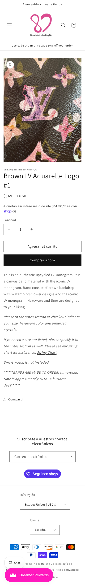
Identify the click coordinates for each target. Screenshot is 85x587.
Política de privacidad (65, 569)
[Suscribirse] (70, 456)
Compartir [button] (16, 399)
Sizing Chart (46, 352)
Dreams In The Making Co (38, 563)
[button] (9, 25)
